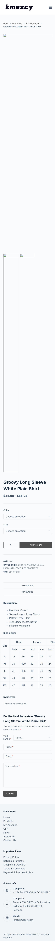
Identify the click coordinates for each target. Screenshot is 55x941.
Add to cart (36, 544)
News (6, 832)
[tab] (27, 585)
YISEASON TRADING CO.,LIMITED (31, 892)
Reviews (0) (27, 592)
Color (6, 510)
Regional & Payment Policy (18, 872)
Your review (13, 766)
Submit (10, 793)
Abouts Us (9, 836)
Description (27, 585)
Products (8, 821)
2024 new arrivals (28, 565)
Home (6, 817)
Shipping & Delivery (14, 864)
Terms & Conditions (14, 868)
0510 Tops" (15, 572)
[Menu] (50, 7)
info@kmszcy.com (23, 919)
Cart (5, 828)
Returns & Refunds (13, 860)
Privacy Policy (11, 857)
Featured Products (27, 568)
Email (9, 756)
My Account (10, 824)
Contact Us (9, 840)
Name (9, 746)
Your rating (7, 737)
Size (5, 524)
